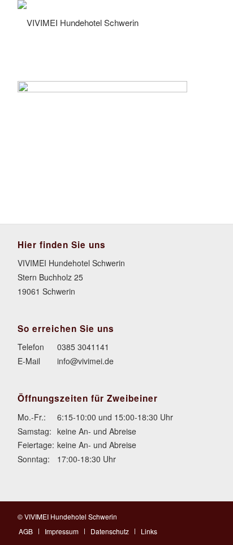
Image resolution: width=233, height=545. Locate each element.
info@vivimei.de (85, 361)
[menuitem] (26, 531)
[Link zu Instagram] (207, 515)
